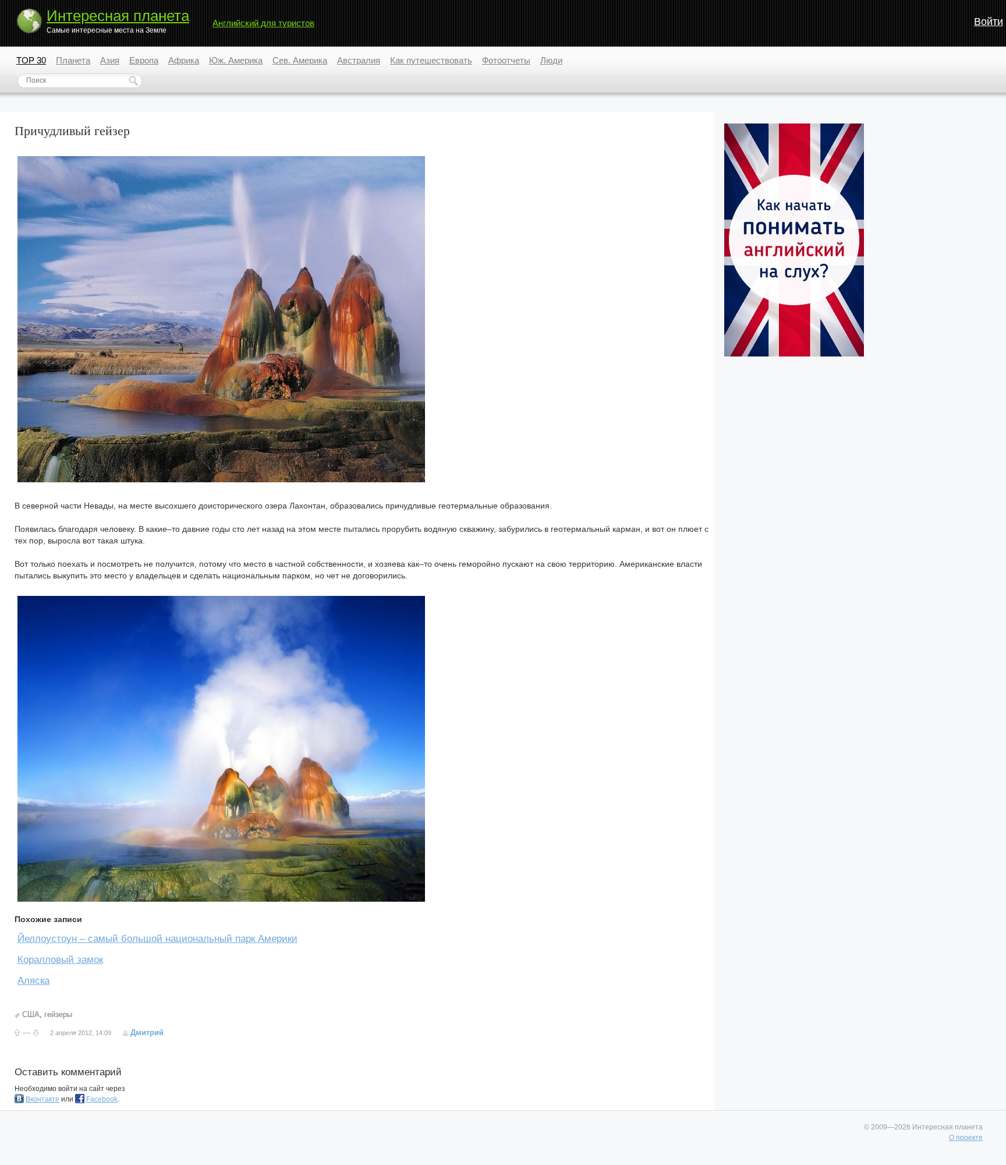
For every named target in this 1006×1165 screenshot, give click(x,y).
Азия (109, 60)
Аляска (33, 980)
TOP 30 (31, 60)
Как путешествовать (431, 60)
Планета (73, 60)
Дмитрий (147, 1032)
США (31, 1014)
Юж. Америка (236, 60)
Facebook (102, 1099)
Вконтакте (42, 1099)
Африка (183, 60)
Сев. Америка (299, 60)
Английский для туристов (263, 23)
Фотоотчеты (506, 60)
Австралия (358, 60)
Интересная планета (118, 15)
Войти (988, 21)
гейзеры (58, 1014)
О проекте (966, 1138)
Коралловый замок (60, 959)
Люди (551, 60)
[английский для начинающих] (794, 354)
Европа (143, 60)
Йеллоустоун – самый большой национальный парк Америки (157, 938)
